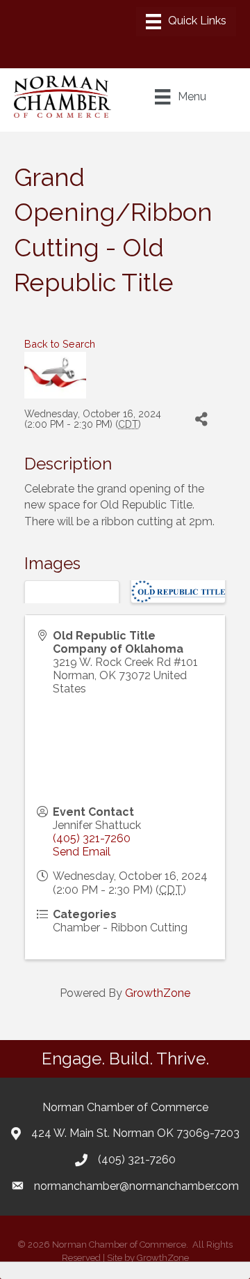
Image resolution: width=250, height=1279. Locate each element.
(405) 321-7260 (92, 838)
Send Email (81, 851)
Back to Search (59, 344)
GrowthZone (157, 993)
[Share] (201, 419)
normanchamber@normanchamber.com (136, 1186)
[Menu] (186, 21)
